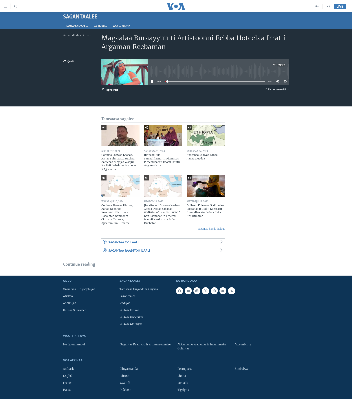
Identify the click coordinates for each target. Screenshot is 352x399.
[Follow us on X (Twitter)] (205, 290)
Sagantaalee (127, 296)
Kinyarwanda (129, 368)
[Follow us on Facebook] (179, 290)
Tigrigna (183, 389)
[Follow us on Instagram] (196, 290)
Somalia (182, 382)
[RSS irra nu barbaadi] (231, 290)
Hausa (67, 389)
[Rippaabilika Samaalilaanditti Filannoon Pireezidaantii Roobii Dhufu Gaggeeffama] (163, 135)
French (67, 382)
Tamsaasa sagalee (77, 26)
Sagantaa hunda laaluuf (211, 228)
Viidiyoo (125, 303)
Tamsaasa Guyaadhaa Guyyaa (139, 289)
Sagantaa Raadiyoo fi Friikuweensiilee (145, 344)
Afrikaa (68, 296)
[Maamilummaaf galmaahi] (222, 290)
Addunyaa (69, 303)
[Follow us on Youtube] (188, 290)
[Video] (317, 6)
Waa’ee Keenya (121, 26)
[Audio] (328, 6)
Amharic (68, 368)
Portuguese (184, 368)
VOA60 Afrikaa (129, 310)
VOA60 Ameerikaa (132, 317)
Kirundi (125, 375)
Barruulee (100, 26)
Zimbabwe (241, 368)
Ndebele (125, 389)
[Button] (68, 62)
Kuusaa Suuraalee (74, 310)
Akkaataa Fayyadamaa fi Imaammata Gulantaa (201, 346)
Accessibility (243, 344)
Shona (181, 375)
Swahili (125, 382)
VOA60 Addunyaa (131, 324)
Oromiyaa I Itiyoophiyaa (79, 289)
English (68, 375)
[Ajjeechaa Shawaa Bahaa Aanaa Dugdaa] (206, 135)
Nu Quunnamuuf (74, 344)
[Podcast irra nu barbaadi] (214, 290)
